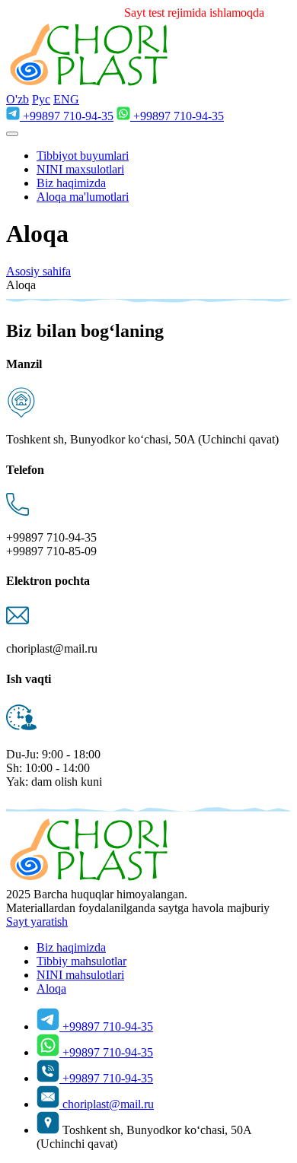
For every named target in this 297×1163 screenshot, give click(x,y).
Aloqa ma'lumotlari (83, 196)
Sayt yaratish (37, 921)
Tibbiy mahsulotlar (81, 961)
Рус (41, 99)
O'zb (17, 99)
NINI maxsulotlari (80, 169)
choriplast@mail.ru (108, 1104)
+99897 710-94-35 (68, 116)
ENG (66, 99)
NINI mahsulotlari (80, 974)
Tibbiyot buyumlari (83, 155)
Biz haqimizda (71, 182)
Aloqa (51, 988)
